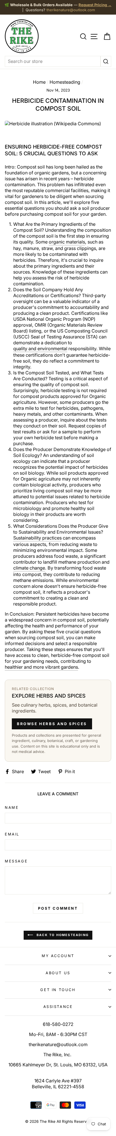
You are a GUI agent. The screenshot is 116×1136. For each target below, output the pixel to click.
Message (16, 861)
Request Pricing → (95, 5)
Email (12, 834)
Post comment (58, 908)
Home (39, 82)
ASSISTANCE (58, 1006)
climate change (29, 568)
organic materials (67, 242)
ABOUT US (58, 973)
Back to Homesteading (62, 935)
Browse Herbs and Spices (52, 723)
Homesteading (65, 82)
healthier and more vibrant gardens (41, 667)
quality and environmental (40, 348)
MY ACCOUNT (58, 955)
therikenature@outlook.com (70, 10)
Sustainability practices (37, 538)
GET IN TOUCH (57, 989)
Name (12, 807)
